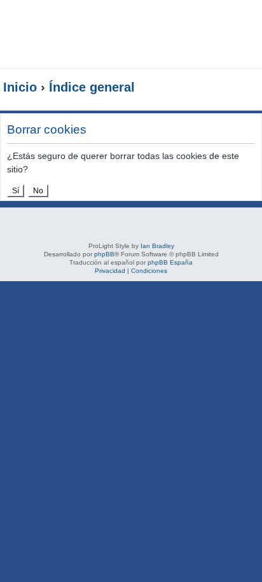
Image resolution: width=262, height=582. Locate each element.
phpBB (104, 254)
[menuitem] (223, 23)
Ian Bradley (157, 245)
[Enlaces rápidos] (233, 88)
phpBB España (170, 262)
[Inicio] (91, 34)
